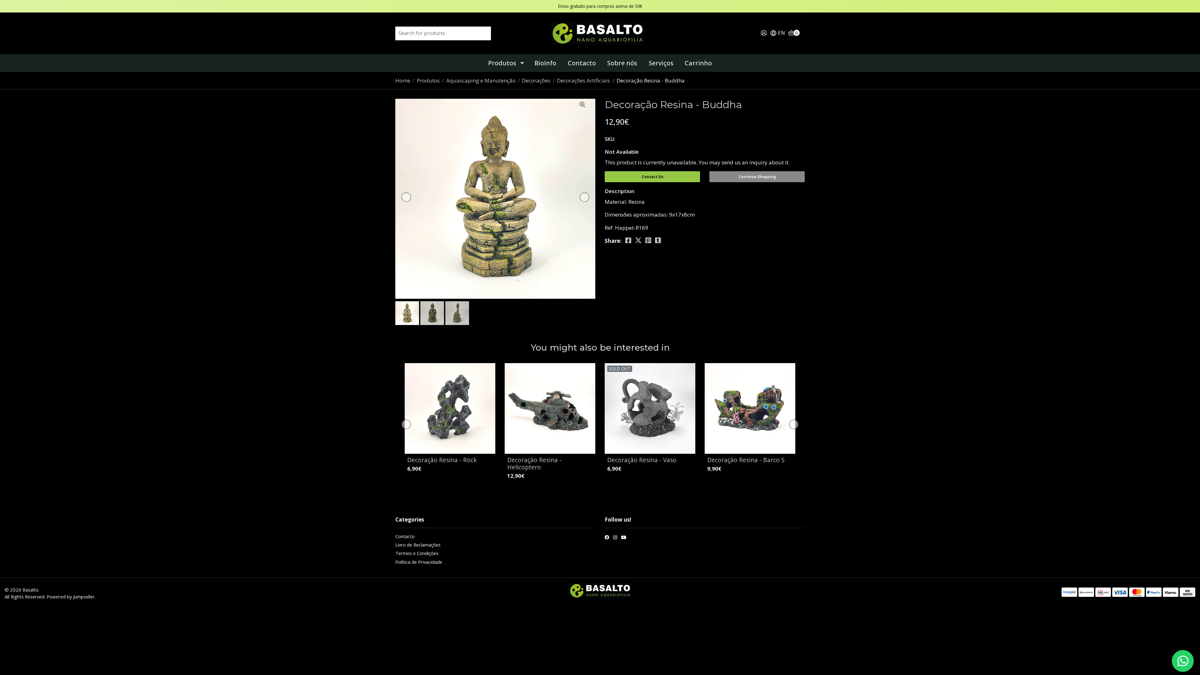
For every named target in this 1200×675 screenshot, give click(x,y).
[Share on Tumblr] (658, 240)
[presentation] (406, 197)
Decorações (536, 80)
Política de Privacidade (418, 562)
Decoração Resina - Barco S (746, 460)
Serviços (661, 63)
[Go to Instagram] (615, 538)
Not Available (622, 151)
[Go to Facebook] (607, 538)
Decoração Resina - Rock (442, 460)
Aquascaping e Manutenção (481, 80)
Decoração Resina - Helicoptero (534, 463)
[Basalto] (600, 32)
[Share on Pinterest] (648, 240)
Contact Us (652, 176)
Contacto (582, 63)
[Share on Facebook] (628, 240)
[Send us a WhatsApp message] (1183, 661)
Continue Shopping (757, 176)
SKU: (610, 139)
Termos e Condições (416, 553)
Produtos (502, 63)
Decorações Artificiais (583, 80)
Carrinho (698, 63)
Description (619, 191)
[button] (777, 33)
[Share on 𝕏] (638, 240)
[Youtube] (623, 538)
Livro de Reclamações (418, 545)
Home (402, 80)
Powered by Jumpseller (71, 596)
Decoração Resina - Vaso (642, 460)
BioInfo (545, 63)
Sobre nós (622, 63)
